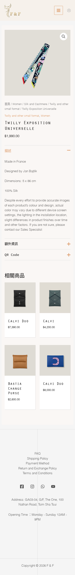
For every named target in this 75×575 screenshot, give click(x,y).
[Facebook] (22, 486)
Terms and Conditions (37, 473)
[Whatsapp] (43, 486)
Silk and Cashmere (35, 104)
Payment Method (37, 463)
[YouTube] (53, 486)
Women (17, 104)
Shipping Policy (37, 458)
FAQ (38, 453)
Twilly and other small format (22, 115)
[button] (63, 36)
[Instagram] (32, 486)
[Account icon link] (69, 10)
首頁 (7, 104)
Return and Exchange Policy (37, 468)
